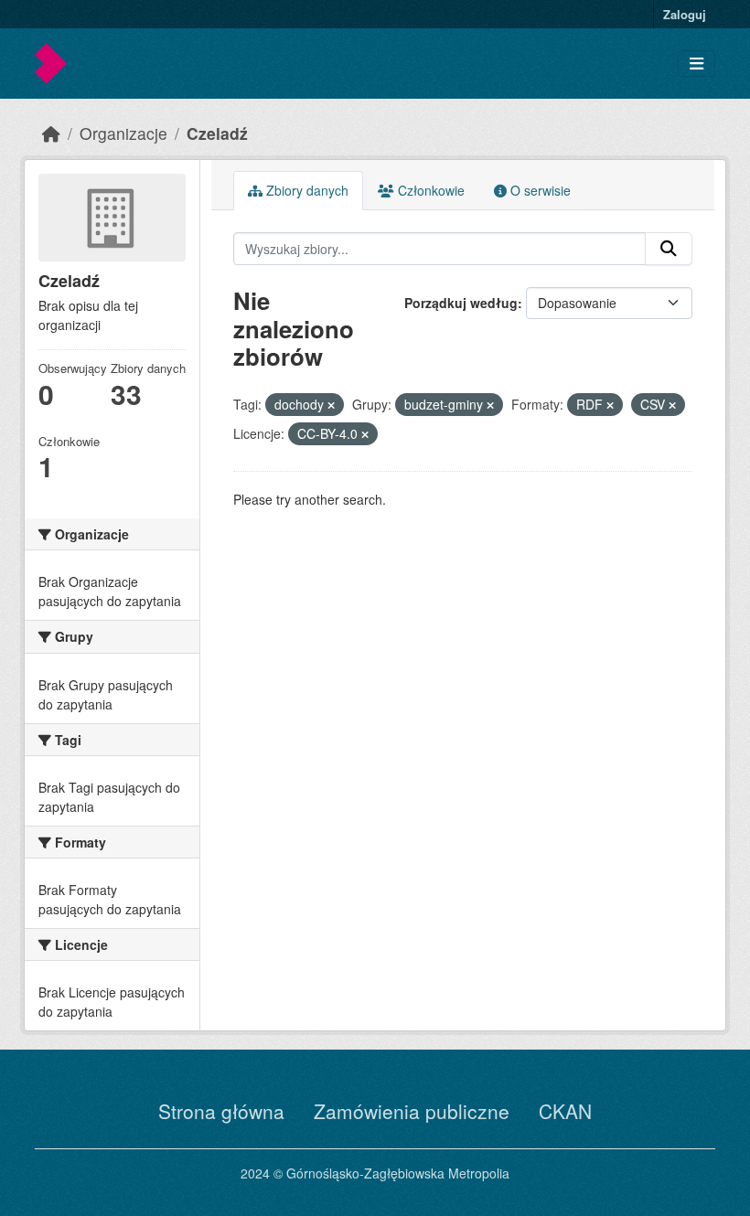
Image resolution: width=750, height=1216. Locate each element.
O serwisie (539, 190)
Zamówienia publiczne (411, 1111)
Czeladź (217, 133)
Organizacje (123, 133)
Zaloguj (684, 14)
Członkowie (429, 190)
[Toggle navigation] (696, 63)
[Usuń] (331, 405)
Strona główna (221, 1111)
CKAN (565, 1111)
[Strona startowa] (51, 133)
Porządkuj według (461, 302)
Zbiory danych (305, 190)
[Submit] (668, 248)
